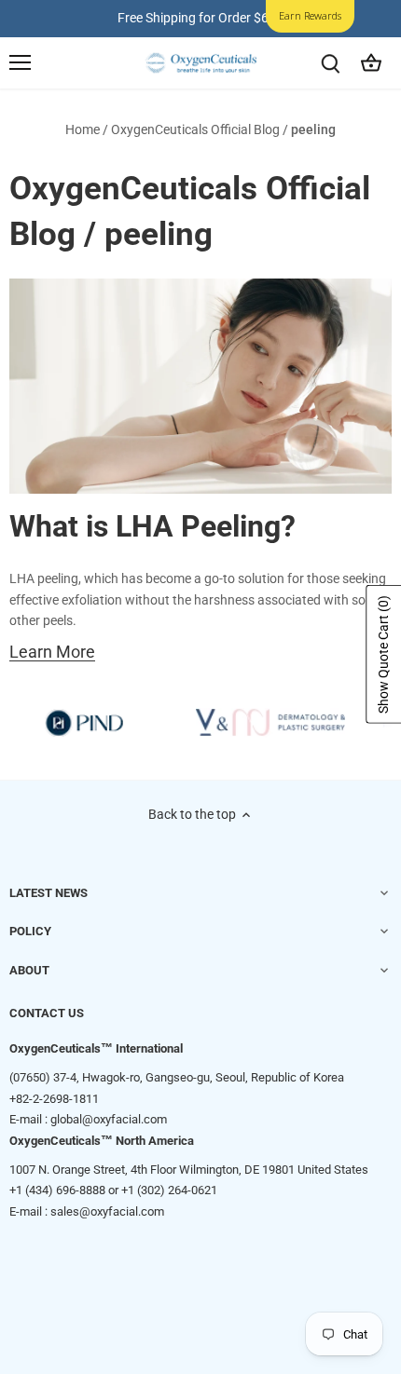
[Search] (330, 62)
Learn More (52, 652)
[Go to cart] (371, 62)
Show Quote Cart (383, 654)
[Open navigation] (20, 62)
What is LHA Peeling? (152, 527)
